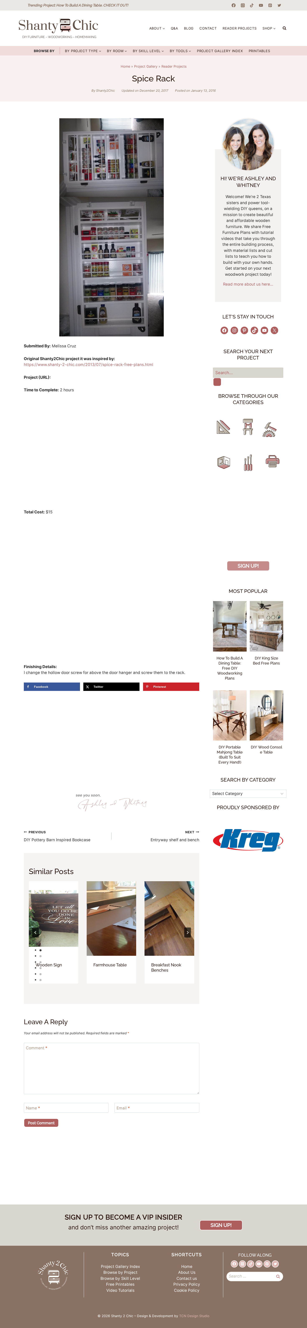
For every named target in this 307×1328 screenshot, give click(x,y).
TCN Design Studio (194, 1316)
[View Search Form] (284, 28)
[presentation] (53, 918)
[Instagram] (243, 5)
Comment (36, 1048)
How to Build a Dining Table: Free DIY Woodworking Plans (230, 668)
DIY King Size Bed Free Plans (266, 660)
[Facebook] (234, 5)
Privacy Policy (186, 1284)
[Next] (187, 932)
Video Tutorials (120, 1290)
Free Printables (120, 1284)
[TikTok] (252, 5)
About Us (186, 1272)
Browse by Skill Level (120, 1278)
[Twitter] (279, 5)
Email (123, 1108)
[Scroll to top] (292, 1308)
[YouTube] (261, 5)
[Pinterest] (270, 5)
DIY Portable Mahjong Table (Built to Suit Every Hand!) (230, 754)
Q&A (174, 28)
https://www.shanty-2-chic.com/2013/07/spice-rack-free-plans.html (88, 364)
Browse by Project (120, 1272)
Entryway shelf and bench (175, 836)
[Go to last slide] (35, 932)
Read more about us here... (248, 284)
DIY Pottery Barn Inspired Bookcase (57, 836)
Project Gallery (145, 66)
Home (125, 66)
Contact (208, 28)
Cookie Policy (186, 1290)
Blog (189, 28)
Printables (259, 51)
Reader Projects (240, 28)
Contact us (186, 1278)
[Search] (217, 382)
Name (33, 1108)
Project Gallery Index (220, 51)
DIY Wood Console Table (266, 749)
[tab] (40, 950)
